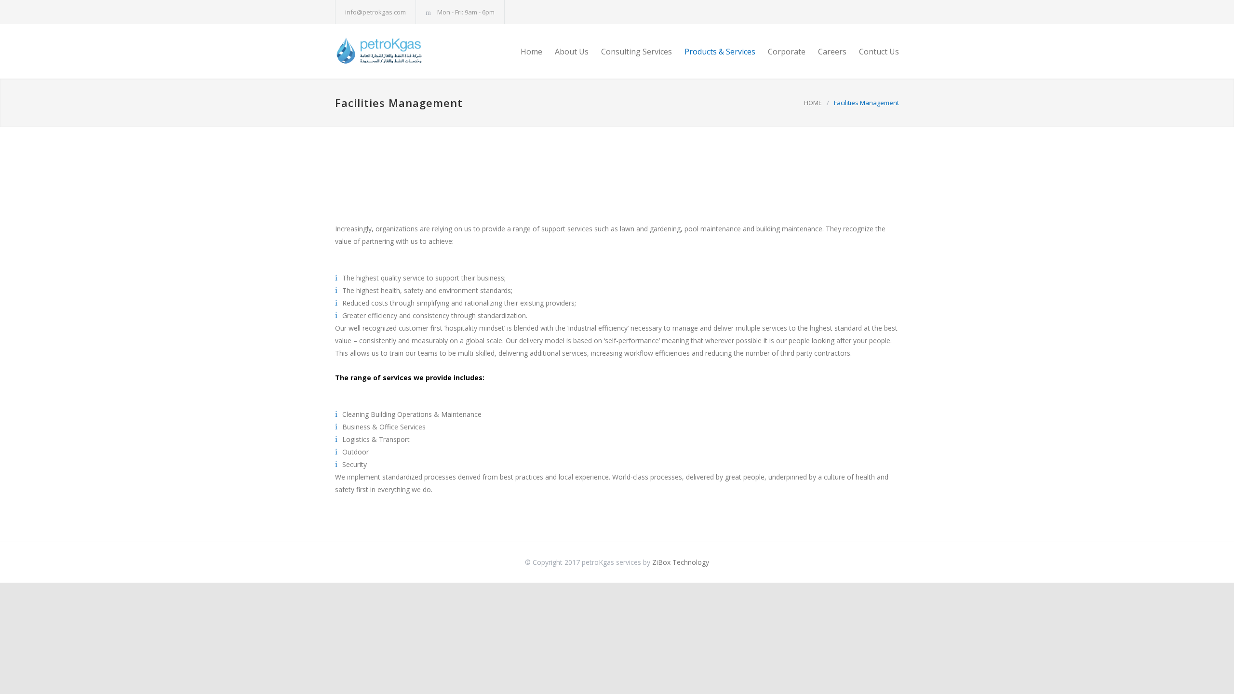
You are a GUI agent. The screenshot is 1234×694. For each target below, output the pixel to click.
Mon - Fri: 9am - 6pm (466, 12)
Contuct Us (879, 51)
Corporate (786, 51)
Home (531, 51)
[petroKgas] (424, 51)
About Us (572, 51)
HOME (813, 102)
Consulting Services (636, 51)
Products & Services (719, 51)
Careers (832, 51)
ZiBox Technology (680, 562)
